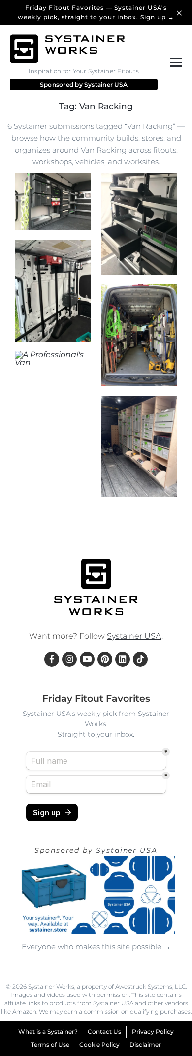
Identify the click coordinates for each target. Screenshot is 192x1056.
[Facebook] (51, 659)
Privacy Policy (153, 1031)
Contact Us (104, 1031)
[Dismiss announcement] (180, 12)
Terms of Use (50, 1044)
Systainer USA (106, 84)
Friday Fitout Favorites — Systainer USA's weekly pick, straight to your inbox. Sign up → (96, 12)
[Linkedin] (122, 659)
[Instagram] (69, 659)
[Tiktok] (140, 659)
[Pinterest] (104, 659)
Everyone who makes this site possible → (96, 946)
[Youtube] (87, 659)
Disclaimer (145, 1044)
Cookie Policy (99, 1044)
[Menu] (174, 62)
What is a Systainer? (48, 1031)
